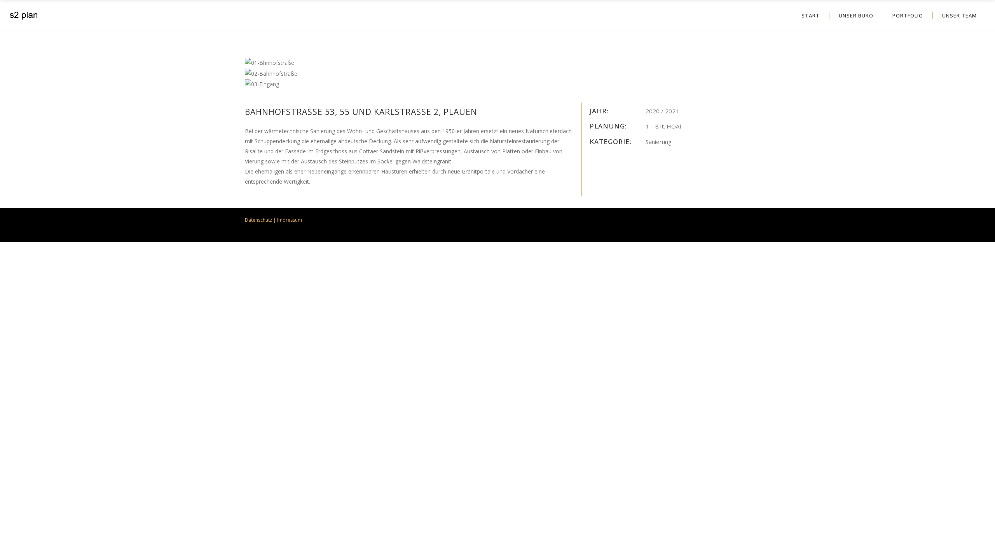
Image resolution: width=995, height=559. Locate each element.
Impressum (289, 220)
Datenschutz (258, 220)
